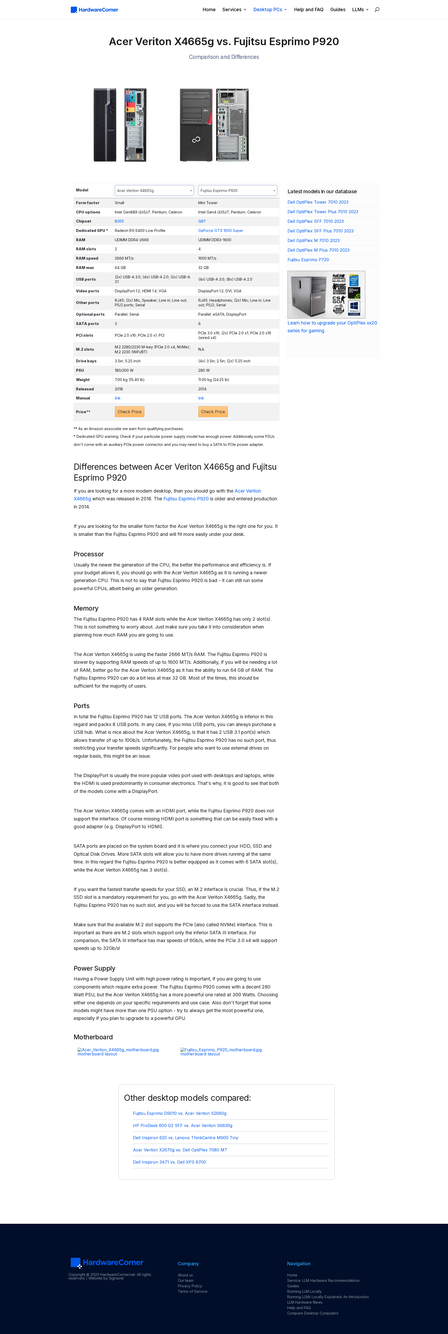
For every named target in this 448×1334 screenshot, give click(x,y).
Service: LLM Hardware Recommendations (323, 1280)
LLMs (358, 9)
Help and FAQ (309, 9)
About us (185, 1275)
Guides (338, 9)
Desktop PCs (268, 9)
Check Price (130, 411)
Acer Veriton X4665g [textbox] (135, 190)
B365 (119, 221)
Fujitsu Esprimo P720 (308, 259)
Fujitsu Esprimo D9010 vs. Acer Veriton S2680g (179, 1113)
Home (209, 9)
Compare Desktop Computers (312, 1313)
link (118, 398)
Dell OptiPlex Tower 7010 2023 (318, 202)
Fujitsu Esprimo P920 (186, 498)
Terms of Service (192, 1291)
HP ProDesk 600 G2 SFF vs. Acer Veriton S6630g (182, 1125)
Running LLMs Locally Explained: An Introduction (328, 1297)
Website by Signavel (106, 1278)
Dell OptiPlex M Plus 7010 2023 (318, 250)
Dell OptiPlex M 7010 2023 (314, 240)
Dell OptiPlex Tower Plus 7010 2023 (323, 211)
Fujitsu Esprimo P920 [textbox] (219, 190)
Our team (185, 1280)
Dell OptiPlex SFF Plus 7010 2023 (321, 230)
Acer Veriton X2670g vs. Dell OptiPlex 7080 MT (180, 1149)
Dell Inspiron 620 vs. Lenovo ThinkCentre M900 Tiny (185, 1137)
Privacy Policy (190, 1286)
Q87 (202, 221)
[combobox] (154, 190)
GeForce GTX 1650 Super (220, 230)
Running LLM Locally (304, 1291)
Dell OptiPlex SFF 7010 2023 (316, 221)
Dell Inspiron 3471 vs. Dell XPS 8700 (169, 1162)
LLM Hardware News (305, 1302)
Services (232, 9)
